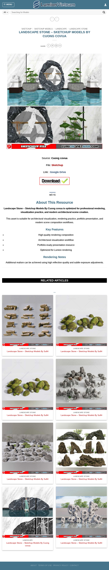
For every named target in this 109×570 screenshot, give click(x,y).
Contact (74, 565)
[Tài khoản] (105, 5)
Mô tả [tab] (52, 195)
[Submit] (103, 12)
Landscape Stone (78, 29)
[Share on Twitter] (52, 45)
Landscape (61, 29)
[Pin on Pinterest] (56, 45)
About (34, 565)
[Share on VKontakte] (60, 45)
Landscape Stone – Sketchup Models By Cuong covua (27, 544)
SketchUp (26, 29)
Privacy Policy (61, 565)
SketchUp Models (43, 29)
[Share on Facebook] (48, 45)
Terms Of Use (45, 565)
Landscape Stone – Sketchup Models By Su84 (27, 351)
